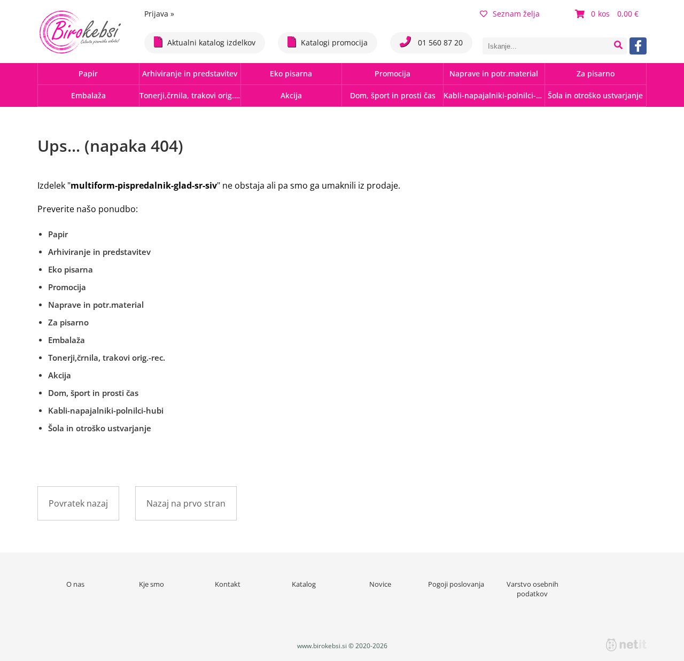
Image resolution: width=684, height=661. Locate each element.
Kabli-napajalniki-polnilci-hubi (494, 95)
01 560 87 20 (439, 42)
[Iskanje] (618, 46)
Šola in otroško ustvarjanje (595, 95)
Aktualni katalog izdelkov (211, 42)
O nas (75, 584)
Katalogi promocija (334, 42)
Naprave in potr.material (493, 73)
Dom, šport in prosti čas (393, 95)
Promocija (392, 73)
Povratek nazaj (78, 503)
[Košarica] (608, 13)
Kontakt (227, 584)
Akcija (291, 95)
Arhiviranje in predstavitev (189, 73)
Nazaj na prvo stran (186, 503)
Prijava (159, 14)
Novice (380, 584)
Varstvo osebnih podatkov (532, 588)
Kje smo (151, 584)
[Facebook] (638, 46)
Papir (88, 73)
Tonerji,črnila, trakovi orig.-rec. (189, 95)
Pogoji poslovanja (456, 584)
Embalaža (88, 95)
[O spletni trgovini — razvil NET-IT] (626, 645)
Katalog (304, 584)
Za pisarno (596, 73)
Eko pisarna (291, 73)
